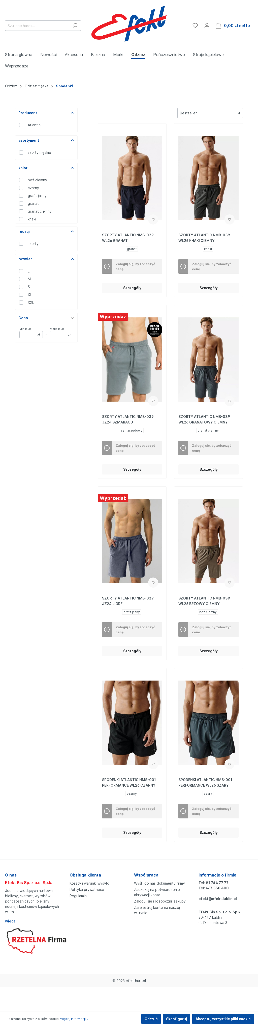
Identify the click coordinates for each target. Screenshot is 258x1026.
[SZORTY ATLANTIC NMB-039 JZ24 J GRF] (132, 541)
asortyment (28, 140)
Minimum (29, 332)
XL (30, 294)
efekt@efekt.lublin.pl (218, 898)
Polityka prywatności (87, 889)
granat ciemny (40, 211)
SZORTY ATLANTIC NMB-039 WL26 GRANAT (128, 238)
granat (33, 203)
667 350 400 (217, 888)
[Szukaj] (75, 25)
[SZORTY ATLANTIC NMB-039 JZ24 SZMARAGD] (132, 359)
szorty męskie (39, 152)
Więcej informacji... (74, 1019)
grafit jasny (37, 195)
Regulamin (78, 896)
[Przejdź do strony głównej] (129, 24)
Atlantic (34, 125)
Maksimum (60, 332)
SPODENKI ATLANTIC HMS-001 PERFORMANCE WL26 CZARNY (129, 782)
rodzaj (24, 231)
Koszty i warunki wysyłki (89, 883)
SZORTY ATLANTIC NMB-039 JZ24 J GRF (128, 601)
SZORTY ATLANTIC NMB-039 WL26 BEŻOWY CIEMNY (204, 601)
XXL (31, 302)
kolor (22, 168)
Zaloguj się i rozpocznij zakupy (160, 901)
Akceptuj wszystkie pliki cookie (223, 1019)
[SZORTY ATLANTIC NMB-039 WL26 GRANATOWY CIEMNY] (208, 359)
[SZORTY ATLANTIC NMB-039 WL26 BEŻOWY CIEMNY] (208, 541)
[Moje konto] (207, 25)
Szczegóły (132, 288)
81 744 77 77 (217, 883)
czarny (33, 188)
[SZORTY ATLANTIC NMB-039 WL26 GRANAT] (132, 178)
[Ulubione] (195, 25)
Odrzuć (151, 1019)
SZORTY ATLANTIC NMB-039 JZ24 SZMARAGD (128, 419)
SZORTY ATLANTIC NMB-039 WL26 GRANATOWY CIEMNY (204, 419)
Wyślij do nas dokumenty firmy (159, 883)
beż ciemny (37, 180)
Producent (27, 113)
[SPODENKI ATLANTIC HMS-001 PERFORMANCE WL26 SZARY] (208, 722)
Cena (23, 318)
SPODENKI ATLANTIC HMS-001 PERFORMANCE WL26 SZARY (205, 782)
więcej (11, 921)
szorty (33, 243)
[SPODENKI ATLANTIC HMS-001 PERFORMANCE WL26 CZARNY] (132, 722)
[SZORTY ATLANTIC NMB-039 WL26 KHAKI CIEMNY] (208, 178)
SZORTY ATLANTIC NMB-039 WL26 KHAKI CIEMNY (204, 238)
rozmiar (25, 259)
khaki (32, 219)
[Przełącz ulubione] (153, 219)
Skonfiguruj (176, 1019)
